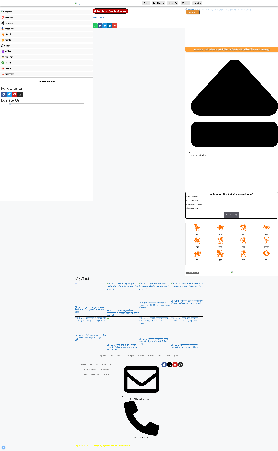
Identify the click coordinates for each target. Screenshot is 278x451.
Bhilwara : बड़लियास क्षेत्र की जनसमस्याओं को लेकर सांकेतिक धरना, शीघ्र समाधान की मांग (187, 303)
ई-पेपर (176, 356)
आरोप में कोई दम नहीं (193, 196)
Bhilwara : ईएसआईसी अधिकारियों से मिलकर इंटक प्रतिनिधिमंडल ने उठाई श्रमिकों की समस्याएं (154, 305)
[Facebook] (164, 364)
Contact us (107, 364)
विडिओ (167, 356)
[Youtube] (175, 364)
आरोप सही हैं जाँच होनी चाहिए (195, 204)
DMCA (106, 374)
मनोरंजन (151, 356)
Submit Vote (231, 215)
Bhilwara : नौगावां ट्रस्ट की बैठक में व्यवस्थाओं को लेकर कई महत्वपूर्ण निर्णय (184, 346)
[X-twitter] (169, 364)
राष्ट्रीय (119, 356)
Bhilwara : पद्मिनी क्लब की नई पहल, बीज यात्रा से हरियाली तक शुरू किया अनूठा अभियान (90, 337)
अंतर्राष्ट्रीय (130, 356)
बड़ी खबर (103, 356)
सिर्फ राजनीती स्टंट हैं (193, 200)
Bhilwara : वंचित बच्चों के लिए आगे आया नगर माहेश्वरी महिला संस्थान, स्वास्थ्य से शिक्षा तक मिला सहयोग (122, 347)
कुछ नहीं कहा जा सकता (193, 208)
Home (83, 364)
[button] (95, 25)
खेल (159, 356)
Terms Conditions (91, 374)
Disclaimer (104, 369)
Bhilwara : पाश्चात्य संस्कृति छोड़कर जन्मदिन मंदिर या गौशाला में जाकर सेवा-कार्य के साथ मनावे (123, 312)
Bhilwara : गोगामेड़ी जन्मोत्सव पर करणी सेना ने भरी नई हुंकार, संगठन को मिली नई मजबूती (153, 341)
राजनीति (141, 356)
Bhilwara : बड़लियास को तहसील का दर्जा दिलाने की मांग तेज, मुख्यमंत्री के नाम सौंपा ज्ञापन (90, 309)
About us (94, 364)
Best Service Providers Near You (111, 11)
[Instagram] (180, 364)
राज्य (111, 356)
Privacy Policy (90, 369)
